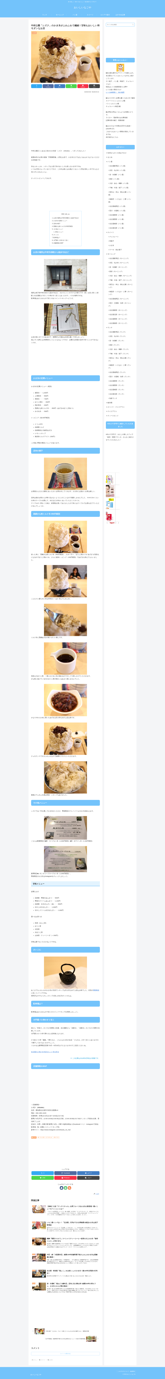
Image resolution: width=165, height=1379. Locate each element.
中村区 (57, 1137)
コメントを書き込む (65, 1353)
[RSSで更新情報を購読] (69, 1188)
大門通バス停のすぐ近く (61, 240)
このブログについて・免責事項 (126, 1371)
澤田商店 (96, 990)
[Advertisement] (65, 106)
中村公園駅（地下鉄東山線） (46, 1137)
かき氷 (34, 1137)
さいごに (56, 234)
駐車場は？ (56, 237)
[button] (94, 86)
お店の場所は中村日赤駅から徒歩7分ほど (66, 218)
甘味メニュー (59, 232)
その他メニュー (58, 229)
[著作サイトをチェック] (61, 1188)
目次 (63, 214)
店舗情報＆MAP (58, 243)
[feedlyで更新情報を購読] (65, 1188)
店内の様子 (56, 223)
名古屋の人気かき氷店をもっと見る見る (45, 1052)
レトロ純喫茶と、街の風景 (115, 92)
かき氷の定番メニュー (60, 220)
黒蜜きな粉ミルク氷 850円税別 (63, 226)
